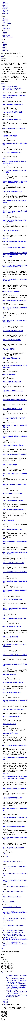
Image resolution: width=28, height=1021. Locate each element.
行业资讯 (5, 7)
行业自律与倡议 (7, 23)
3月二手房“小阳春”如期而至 (10, 136)
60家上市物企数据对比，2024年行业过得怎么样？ (15, 454)
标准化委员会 (6, 35)
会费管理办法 (6, 28)
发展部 (5, 47)
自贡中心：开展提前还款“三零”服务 (12, 626)
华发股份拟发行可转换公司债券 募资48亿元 (13, 445)
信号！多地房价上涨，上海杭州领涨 (12, 382)
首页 (4, 2)
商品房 (4, 83)
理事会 (5, 27)
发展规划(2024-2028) (8, 37)
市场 (2, 56)
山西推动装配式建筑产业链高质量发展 (12, 798)
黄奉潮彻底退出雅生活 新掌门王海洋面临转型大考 (15, 400)
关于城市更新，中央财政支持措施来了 (12, 152)
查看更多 (5, 158)
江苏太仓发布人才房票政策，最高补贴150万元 (14, 300)
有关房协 (5, 13)
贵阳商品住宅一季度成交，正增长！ (12, 358)
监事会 (5, 33)
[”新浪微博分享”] (1, 58)
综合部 (5, 42)
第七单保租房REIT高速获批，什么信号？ (13, 682)
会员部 (5, 44)
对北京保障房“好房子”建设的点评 (11, 89)
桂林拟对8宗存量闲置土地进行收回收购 (12, 493)
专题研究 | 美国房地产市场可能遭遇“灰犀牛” (14, 709)
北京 (2, 83)
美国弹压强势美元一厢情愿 (9, 724)
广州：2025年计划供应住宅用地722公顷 (12, 529)
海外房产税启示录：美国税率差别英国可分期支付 (15, 745)
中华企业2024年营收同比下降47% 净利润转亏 (14, 418)
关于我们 (5, 999)
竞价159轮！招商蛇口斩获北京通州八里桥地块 (14, 509)
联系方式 (5, 1001)
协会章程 (5, 25)
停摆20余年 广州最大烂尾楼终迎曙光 (12, 340)
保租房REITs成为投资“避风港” (10, 637)
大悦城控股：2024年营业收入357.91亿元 (13, 391)
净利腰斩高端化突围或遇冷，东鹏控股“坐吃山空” (15, 817)
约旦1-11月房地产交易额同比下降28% (12, 716)
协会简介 (5, 19)
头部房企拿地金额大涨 (8, 520)
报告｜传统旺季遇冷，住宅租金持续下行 (13, 104)
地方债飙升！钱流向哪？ (9, 349)
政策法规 (5, 10)
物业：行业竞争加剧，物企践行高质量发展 (13, 848)
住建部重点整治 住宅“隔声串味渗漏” (12, 291)
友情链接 (5, 1002)
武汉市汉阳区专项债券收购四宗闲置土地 (13, 500)
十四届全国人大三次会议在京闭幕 (11, 230)
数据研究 (5, 8)
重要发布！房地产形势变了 (9, 374)
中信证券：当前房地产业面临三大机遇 (12, 599)
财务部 (5, 49)
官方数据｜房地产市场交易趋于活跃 (12, 119)
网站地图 (5, 1004)
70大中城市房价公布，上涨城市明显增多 (13, 112)
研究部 (5, 45)
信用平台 (5, 5)
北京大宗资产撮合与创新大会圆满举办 (12, 88)
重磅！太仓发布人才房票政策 (10, 464)
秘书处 (5, 32)
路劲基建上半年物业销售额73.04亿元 (12, 692)
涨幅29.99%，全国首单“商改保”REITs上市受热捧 (15, 655)
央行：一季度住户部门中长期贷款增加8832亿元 (14, 618)
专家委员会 (6, 30)
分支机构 (5, 50)
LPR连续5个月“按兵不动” (9, 674)
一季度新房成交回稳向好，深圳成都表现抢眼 (14, 128)
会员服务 (5, 3)
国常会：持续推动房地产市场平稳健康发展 (13, 563)
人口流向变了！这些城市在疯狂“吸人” (12, 191)
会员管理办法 (6, 22)
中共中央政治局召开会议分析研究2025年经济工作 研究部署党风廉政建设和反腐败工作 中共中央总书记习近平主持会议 (15, 254)
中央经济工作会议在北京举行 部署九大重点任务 (14, 241)
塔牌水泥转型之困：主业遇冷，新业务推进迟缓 (14, 788)
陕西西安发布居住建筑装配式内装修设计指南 (14, 826)
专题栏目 (5, 11)
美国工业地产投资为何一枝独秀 (10, 733)
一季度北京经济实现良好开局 (10, 86)
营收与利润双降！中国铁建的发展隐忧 (12, 409)
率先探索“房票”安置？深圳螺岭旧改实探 (13, 331)
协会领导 (5, 20)
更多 (7, 856)
